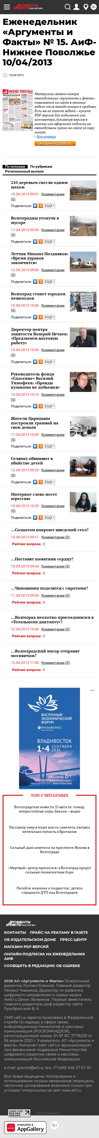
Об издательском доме (30, 939)
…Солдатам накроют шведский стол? (50, 529)
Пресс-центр (73, 939)
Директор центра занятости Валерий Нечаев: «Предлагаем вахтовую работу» (39, 336)
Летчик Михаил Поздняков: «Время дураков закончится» (39, 258)
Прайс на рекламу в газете (59, 932)
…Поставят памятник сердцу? (42, 559)
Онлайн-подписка (55, 144)
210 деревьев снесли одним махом (39, 185)
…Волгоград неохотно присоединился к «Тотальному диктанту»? (52, 619)
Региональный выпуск (24, 171)
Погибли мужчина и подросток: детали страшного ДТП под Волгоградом (49, 890)
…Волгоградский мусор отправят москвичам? (45, 653)
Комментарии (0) (55, 537)
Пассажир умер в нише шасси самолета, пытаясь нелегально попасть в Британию (49, 829)
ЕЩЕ (49, 206)
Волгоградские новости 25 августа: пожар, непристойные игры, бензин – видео (49, 809)
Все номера (46, 137)
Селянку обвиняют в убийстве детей (32, 461)
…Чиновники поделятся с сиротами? (49, 588)
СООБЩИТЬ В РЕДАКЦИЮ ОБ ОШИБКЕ (42, 965)
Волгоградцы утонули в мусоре (35, 220)
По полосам (15, 166)
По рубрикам (41, 166)
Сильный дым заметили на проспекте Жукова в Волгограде (49, 849)
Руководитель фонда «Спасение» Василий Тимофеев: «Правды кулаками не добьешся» (35, 380)
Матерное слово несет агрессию (34, 496)
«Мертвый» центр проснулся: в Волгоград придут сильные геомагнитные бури (49, 870)
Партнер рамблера (48, 1113)
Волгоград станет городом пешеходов (38, 296)
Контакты (15, 932)
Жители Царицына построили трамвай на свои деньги (34, 423)
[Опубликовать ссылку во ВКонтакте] (35, 205)
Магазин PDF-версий (26, 946)
